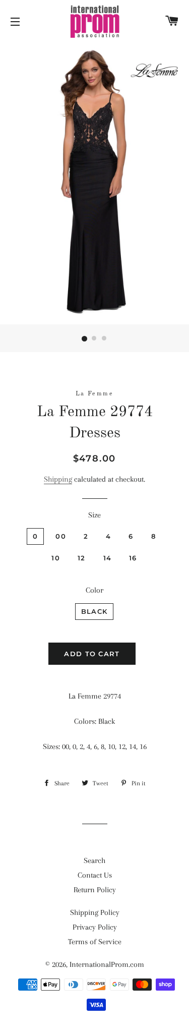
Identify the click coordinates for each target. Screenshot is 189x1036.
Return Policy (95, 889)
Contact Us (95, 875)
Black (94, 611)
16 (133, 558)
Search (94, 860)
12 (82, 558)
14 (107, 558)
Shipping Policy (94, 912)
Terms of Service (94, 941)
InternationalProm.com (107, 964)
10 (55, 558)
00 (60, 536)
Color (94, 590)
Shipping (58, 479)
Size (94, 515)
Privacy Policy (95, 927)
